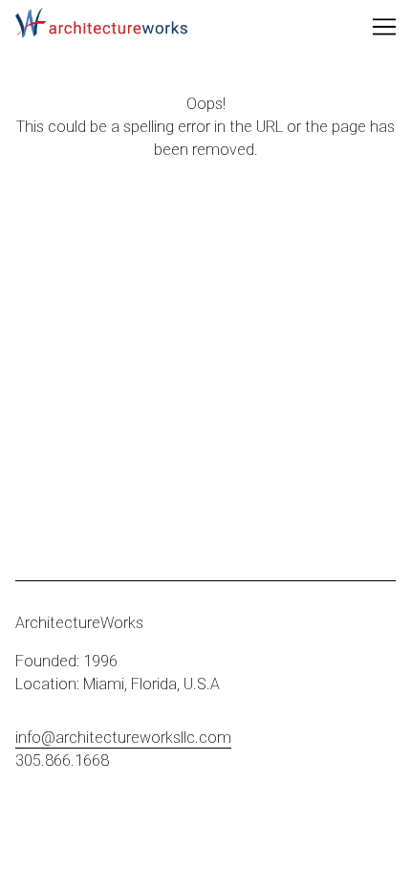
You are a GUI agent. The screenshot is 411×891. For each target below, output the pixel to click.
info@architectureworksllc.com (123, 737)
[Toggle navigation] (384, 26)
